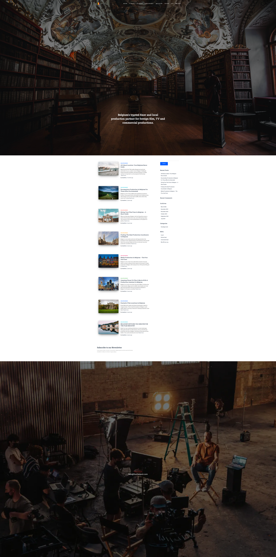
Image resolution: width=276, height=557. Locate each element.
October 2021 (164, 214)
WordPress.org (164, 242)
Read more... (124, 175)
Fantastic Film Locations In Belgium (133, 303)
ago (130, 177)
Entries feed (164, 237)
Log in (162, 235)
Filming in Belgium (149, 3)
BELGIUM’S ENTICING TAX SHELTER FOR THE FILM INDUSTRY (134, 325)
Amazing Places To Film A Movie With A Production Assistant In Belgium (134, 281)
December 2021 (164, 209)
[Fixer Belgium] (98, 3)
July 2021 (163, 218)
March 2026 (163, 206)
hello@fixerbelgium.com (138, 474)
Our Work (167, 3)
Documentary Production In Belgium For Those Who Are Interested (134, 190)
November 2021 (164, 211)
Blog (172, 3)
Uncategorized (124, 163)
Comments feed (164, 239)
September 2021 (165, 216)
